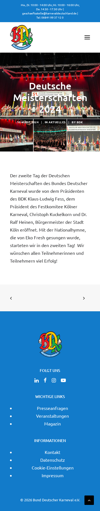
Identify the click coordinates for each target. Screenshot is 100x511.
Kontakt (52, 452)
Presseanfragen (52, 408)
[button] (87, 37)
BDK (80, 122)
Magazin (52, 423)
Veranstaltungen (52, 415)
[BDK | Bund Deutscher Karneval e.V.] (21, 37)
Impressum (53, 475)
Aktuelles (57, 122)
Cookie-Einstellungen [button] (53, 467)
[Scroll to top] (89, 499)
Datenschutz (52, 460)
